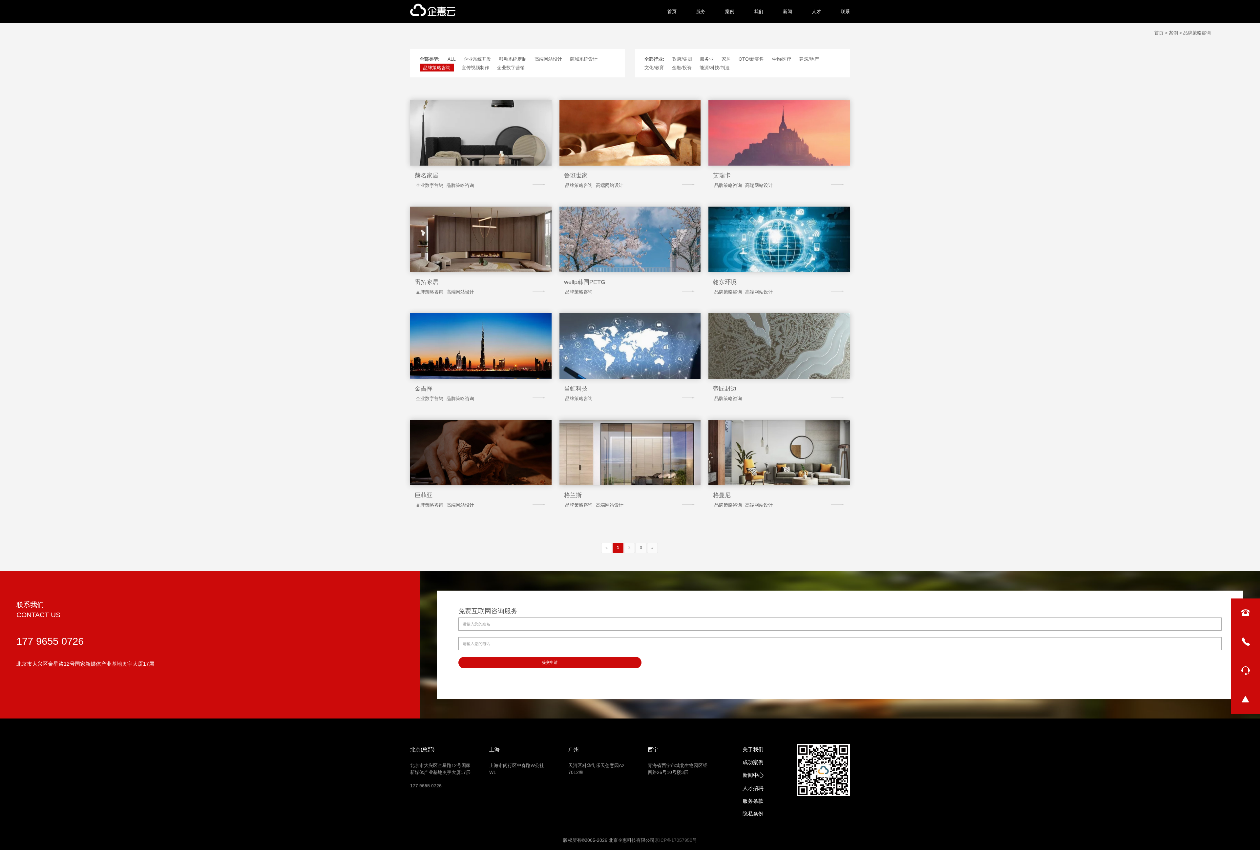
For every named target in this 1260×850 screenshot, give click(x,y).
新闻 (787, 11)
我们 (758, 11)
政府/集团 (682, 59)
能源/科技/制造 (715, 67)
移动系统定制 (513, 59)
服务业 (707, 59)
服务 (700, 11)
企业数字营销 (511, 67)
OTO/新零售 (751, 59)
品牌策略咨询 (437, 67)
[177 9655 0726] (1245, 641)
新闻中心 (753, 775)
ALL (452, 59)
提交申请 (550, 662)
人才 (816, 11)
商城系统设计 (584, 59)
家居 (726, 59)
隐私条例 (753, 814)
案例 (729, 11)
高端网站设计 (548, 59)
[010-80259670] (1245, 612)
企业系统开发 (477, 59)
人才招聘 (753, 788)
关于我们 (753, 749)
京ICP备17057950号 (676, 840)
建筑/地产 (809, 59)
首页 (672, 11)
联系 (845, 11)
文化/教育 (654, 67)
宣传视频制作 (475, 67)
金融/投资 (682, 67)
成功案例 (753, 762)
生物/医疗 (781, 59)
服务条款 (753, 801)
